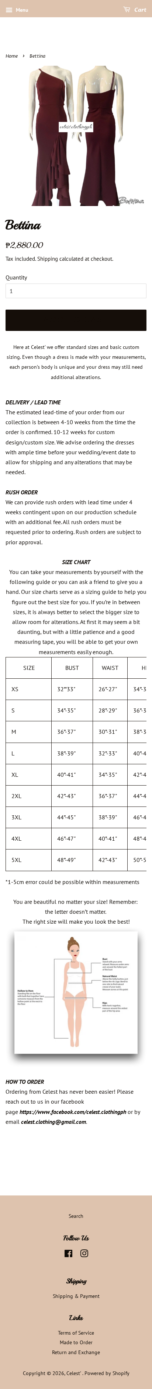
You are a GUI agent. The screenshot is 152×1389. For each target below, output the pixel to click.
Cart (139, 10)
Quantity (16, 277)
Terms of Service (76, 1333)
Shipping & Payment (76, 1296)
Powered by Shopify (106, 1373)
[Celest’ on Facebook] (68, 1255)
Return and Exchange (76, 1352)
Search (76, 1216)
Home (12, 56)
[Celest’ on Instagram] (84, 1255)
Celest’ (74, 1373)
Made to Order (76, 1342)
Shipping (47, 258)
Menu (21, 10)
